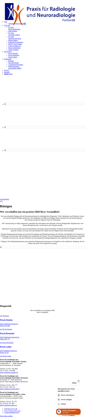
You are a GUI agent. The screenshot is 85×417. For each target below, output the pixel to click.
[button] (67, 394)
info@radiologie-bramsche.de (9, 337)
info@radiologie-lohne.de (8, 351)
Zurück (2, 199)
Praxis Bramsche (7, 333)
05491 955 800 (5, 326)
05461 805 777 (5, 339)
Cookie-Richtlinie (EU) (11, 412)
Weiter (7, 199)
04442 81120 (4, 352)
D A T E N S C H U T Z (12, 411)
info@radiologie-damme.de (9, 324)
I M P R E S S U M (10, 409)
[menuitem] (44, 38)
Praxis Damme (6, 320)
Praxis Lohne (5, 347)
